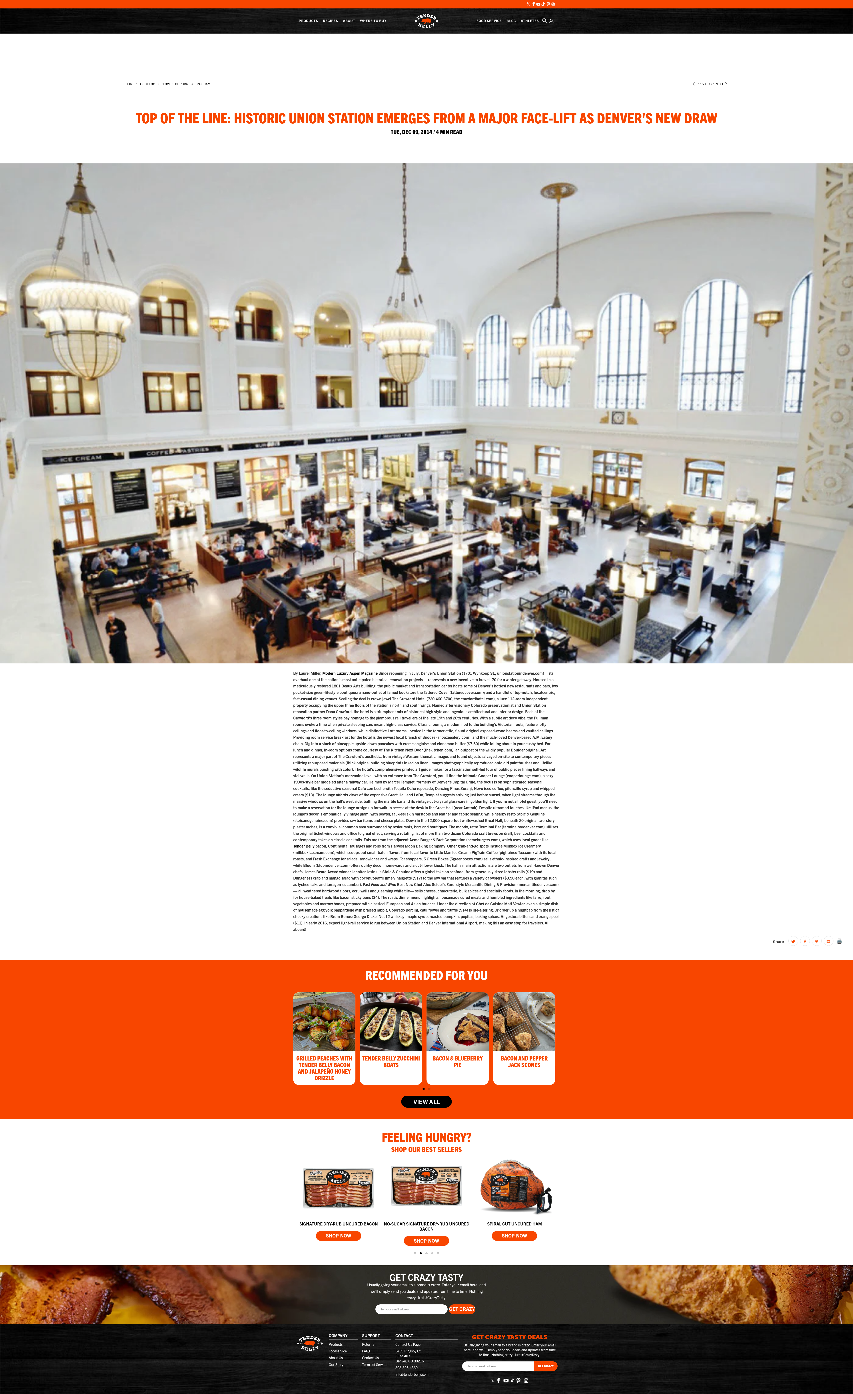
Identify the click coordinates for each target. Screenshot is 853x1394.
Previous (703, 84)
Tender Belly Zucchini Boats (391, 1061)
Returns (368, 1344)
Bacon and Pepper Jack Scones (524, 1061)
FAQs (366, 1351)
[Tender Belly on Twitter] (528, 5)
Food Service (489, 20)
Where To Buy (373, 20)
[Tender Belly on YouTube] (538, 4)
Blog (511, 20)
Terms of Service (374, 1364)
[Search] (545, 20)
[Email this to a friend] (828, 941)
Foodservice (338, 1351)
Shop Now (338, 1235)
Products (308, 20)
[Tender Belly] (426, 21)
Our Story (336, 1364)
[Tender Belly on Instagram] (553, 4)
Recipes (330, 20)
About (349, 20)
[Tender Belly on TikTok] (543, 5)
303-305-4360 (406, 1367)
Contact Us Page (408, 1344)
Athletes (530, 20)
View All (426, 1101)
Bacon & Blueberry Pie (457, 1061)
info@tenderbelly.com (411, 1374)
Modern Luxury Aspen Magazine (350, 673)
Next (719, 84)
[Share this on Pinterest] (817, 941)
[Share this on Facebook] (805, 941)
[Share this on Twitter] (793, 941)
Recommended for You (426, 974)
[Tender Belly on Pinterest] (548, 4)
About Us (336, 1357)
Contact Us (370, 1357)
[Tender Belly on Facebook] (533, 4)
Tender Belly (304, 845)
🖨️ (839, 941)
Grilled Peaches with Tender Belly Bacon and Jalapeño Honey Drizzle (324, 1067)
